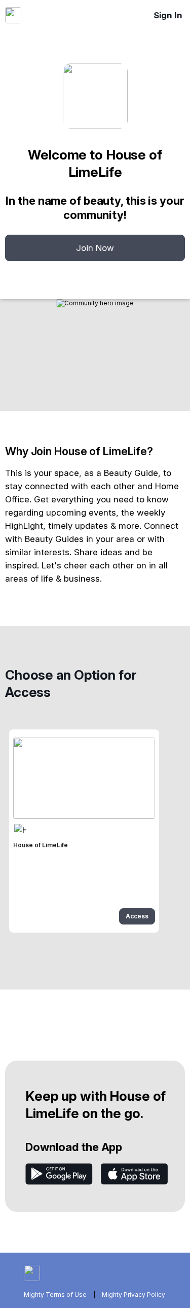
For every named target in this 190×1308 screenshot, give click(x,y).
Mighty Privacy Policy (133, 1294)
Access (137, 916)
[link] (84, 831)
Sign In (168, 15)
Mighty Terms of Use (55, 1294)
